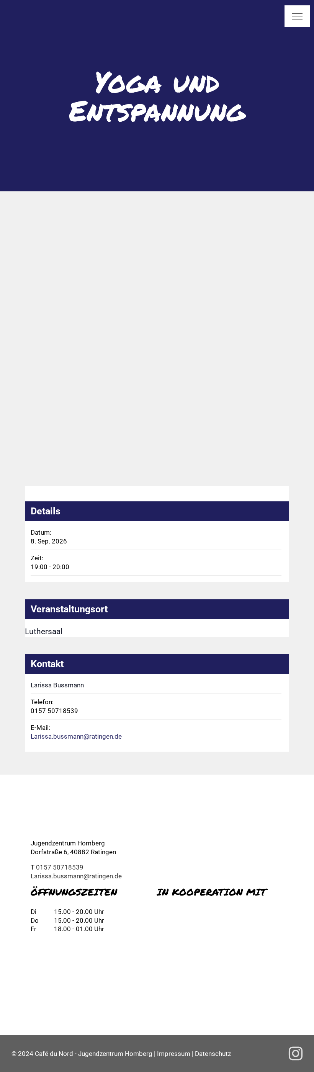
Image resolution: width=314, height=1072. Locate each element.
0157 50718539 (59, 867)
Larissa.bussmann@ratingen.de (76, 736)
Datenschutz (213, 1053)
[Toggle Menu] (297, 16)
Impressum (173, 1053)
